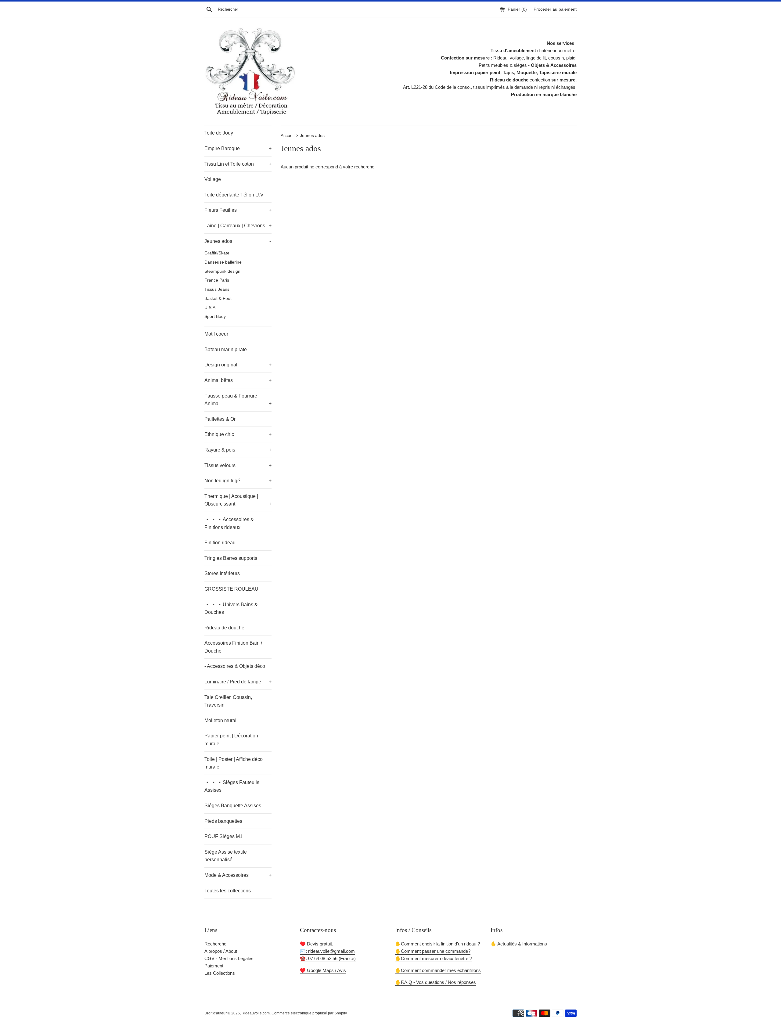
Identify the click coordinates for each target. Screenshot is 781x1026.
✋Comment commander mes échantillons (438, 970)
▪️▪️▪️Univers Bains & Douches (231, 608)
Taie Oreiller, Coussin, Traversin (228, 701)
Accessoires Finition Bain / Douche (233, 646)
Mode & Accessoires (238, 875)
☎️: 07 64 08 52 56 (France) (328, 958)
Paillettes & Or (220, 419)
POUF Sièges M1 (223, 836)
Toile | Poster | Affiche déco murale (233, 763)
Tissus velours (238, 465)
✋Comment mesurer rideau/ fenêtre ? (433, 958)
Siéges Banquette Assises (232, 805)
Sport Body (215, 316)
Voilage (212, 179)
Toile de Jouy (218, 132)
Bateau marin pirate (225, 349)
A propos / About (220, 951)
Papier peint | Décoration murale (231, 739)
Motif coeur (216, 334)
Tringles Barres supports (230, 558)
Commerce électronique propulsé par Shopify (309, 1013)
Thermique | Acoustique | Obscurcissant (238, 500)
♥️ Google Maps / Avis (323, 970)
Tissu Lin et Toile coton (238, 164)
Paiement (213, 965)
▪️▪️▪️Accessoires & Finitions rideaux (229, 523)
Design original (238, 364)
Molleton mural (220, 720)
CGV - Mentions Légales (229, 958)
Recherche (215, 943)
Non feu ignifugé (238, 480)
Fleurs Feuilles (238, 210)
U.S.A (209, 307)
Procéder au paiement (555, 9)
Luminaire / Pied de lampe (238, 681)
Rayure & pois (238, 449)
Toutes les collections (227, 890)
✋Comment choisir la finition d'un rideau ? (437, 943)
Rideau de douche (224, 627)
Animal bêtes (238, 380)
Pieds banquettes (223, 821)
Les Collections (219, 973)
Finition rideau (220, 542)
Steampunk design (222, 271)
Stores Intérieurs (222, 573)
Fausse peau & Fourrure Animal (238, 399)
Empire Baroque (238, 148)
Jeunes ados (237, 241)
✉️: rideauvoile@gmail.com (327, 951)
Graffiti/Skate (216, 253)
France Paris (216, 280)
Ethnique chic (238, 434)
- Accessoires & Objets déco (234, 666)
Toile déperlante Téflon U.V (234, 194)
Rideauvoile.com (256, 1013)
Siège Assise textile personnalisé (225, 855)
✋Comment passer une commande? (432, 951)
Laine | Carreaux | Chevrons (238, 225)
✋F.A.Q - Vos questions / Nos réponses (435, 982)
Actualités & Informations (522, 943)
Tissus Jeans (216, 289)
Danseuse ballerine (223, 262)
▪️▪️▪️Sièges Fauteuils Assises (231, 786)
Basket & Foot (218, 298)
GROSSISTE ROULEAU (231, 589)
